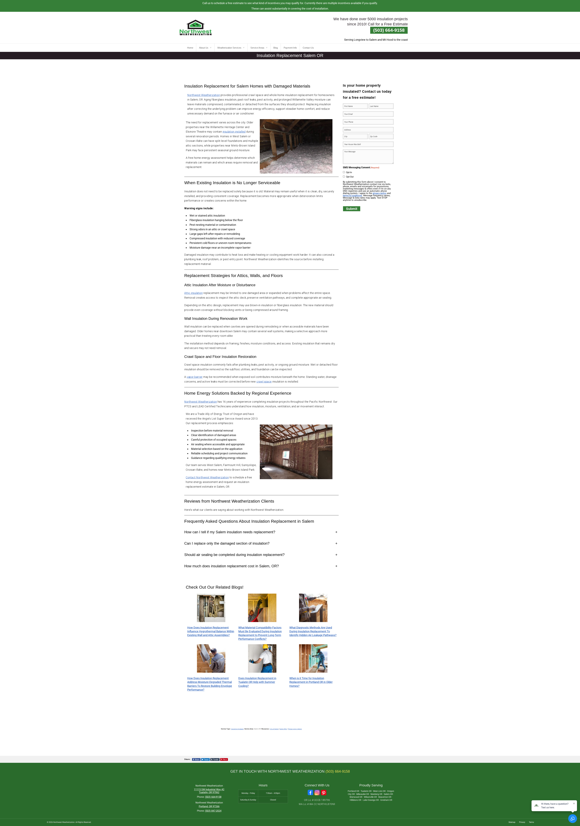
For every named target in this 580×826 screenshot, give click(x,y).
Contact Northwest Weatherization (207, 477)
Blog (275, 47)
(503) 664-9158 (389, 30)
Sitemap (512, 822)
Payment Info (290, 47)
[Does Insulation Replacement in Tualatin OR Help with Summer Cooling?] (262, 659)
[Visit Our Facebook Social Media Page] (310, 792)
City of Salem (274, 729)
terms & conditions (352, 195)
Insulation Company (237, 729)
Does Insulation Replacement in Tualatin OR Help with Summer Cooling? (257, 682)
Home (190, 47)
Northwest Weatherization (203, 95)
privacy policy (379, 193)
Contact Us (308, 47)
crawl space (264, 381)
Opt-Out (350, 176)
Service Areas (257, 47)
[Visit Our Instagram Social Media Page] (317, 792)
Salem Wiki (283, 729)
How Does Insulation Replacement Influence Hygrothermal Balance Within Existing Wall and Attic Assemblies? (210, 631)
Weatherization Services (229, 47)
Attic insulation (193, 293)
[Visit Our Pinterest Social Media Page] (323, 792)
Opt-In (349, 172)
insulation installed (234, 131)
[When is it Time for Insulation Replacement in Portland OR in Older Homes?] (313, 659)
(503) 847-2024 (213, 810)
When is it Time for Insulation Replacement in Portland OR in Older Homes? (311, 682)
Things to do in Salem (295, 729)
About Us (203, 47)
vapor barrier (195, 376)
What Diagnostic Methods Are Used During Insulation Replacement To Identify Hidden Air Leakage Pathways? (313, 631)
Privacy (522, 822)
